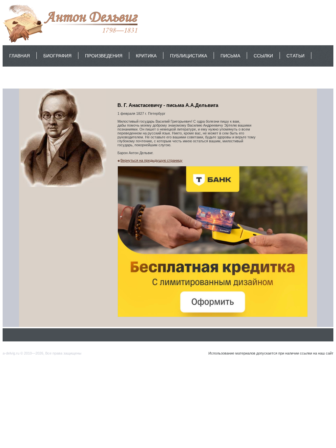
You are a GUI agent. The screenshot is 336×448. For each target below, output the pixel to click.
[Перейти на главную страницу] (72, 42)
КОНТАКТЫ (21, 77)
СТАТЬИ (295, 55)
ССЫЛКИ (263, 55)
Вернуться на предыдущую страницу (151, 160)
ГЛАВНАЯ (19, 55)
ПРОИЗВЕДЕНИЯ (103, 55)
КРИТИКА (146, 55)
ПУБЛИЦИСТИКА (188, 55)
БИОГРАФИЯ (57, 55)
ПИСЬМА (230, 55)
